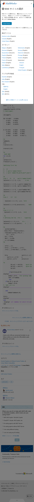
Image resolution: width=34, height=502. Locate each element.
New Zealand (5, 81)
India (3, 79)
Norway (20, 50)
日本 (3, 91)
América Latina (6, 36)
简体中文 (5, 86)
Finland (4, 57)
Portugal (20, 55)
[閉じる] (31, 3)
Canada (4, 38)
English (21, 65)
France (4, 60)
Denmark (4, 50)
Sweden (20, 57)
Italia (3, 65)
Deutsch (21, 62)
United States (5, 41)
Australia (4, 76)
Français (21, 67)
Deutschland (5, 52)
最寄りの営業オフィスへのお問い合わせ (17, 100)
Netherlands (21, 48)
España (4, 55)
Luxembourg (5, 67)
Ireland (4, 62)
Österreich (21, 52)
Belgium (4, 48)
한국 (3, 94)
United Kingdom (22, 70)
